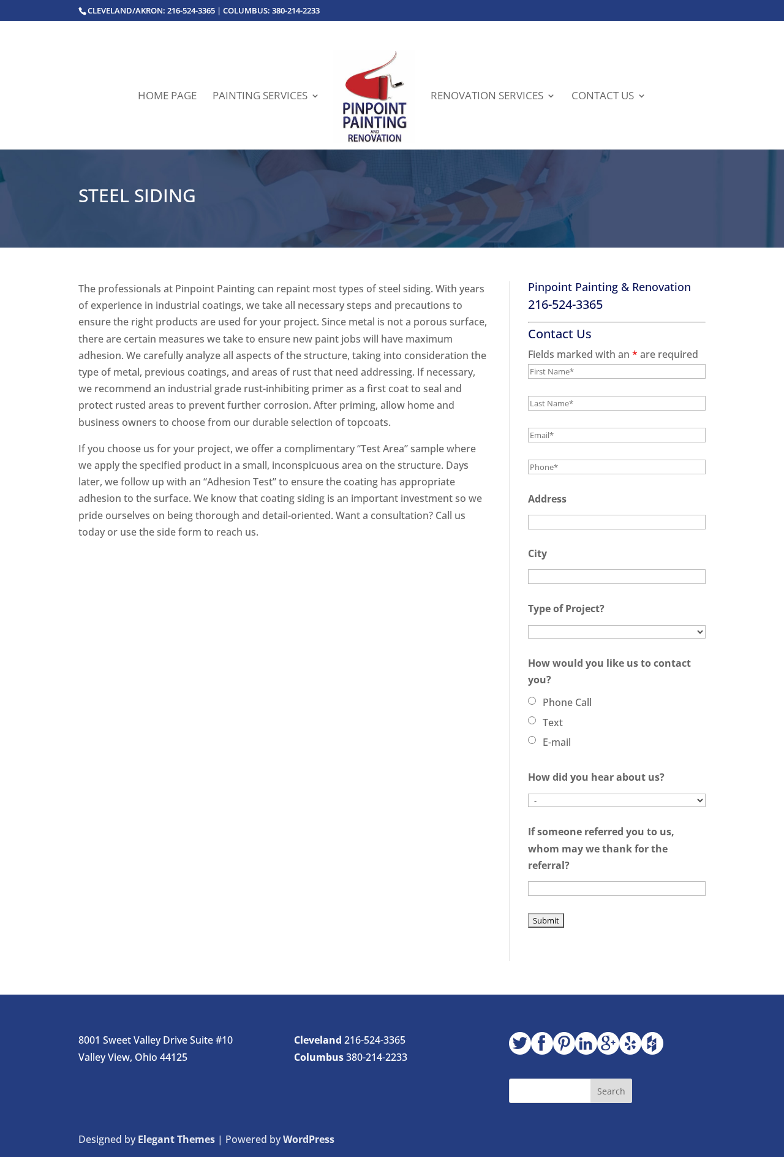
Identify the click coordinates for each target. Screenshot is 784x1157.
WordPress (308, 1139)
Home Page (167, 96)
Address (547, 499)
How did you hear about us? (596, 777)
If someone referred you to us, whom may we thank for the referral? (601, 848)
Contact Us (602, 96)
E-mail (557, 742)
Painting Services (260, 96)
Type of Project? (566, 608)
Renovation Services (487, 96)
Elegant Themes (176, 1139)
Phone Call (567, 702)
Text (553, 722)
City (537, 553)
